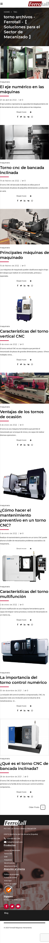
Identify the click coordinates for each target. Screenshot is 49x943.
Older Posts (34, 807)
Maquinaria (5, 82)
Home (7, 12)
